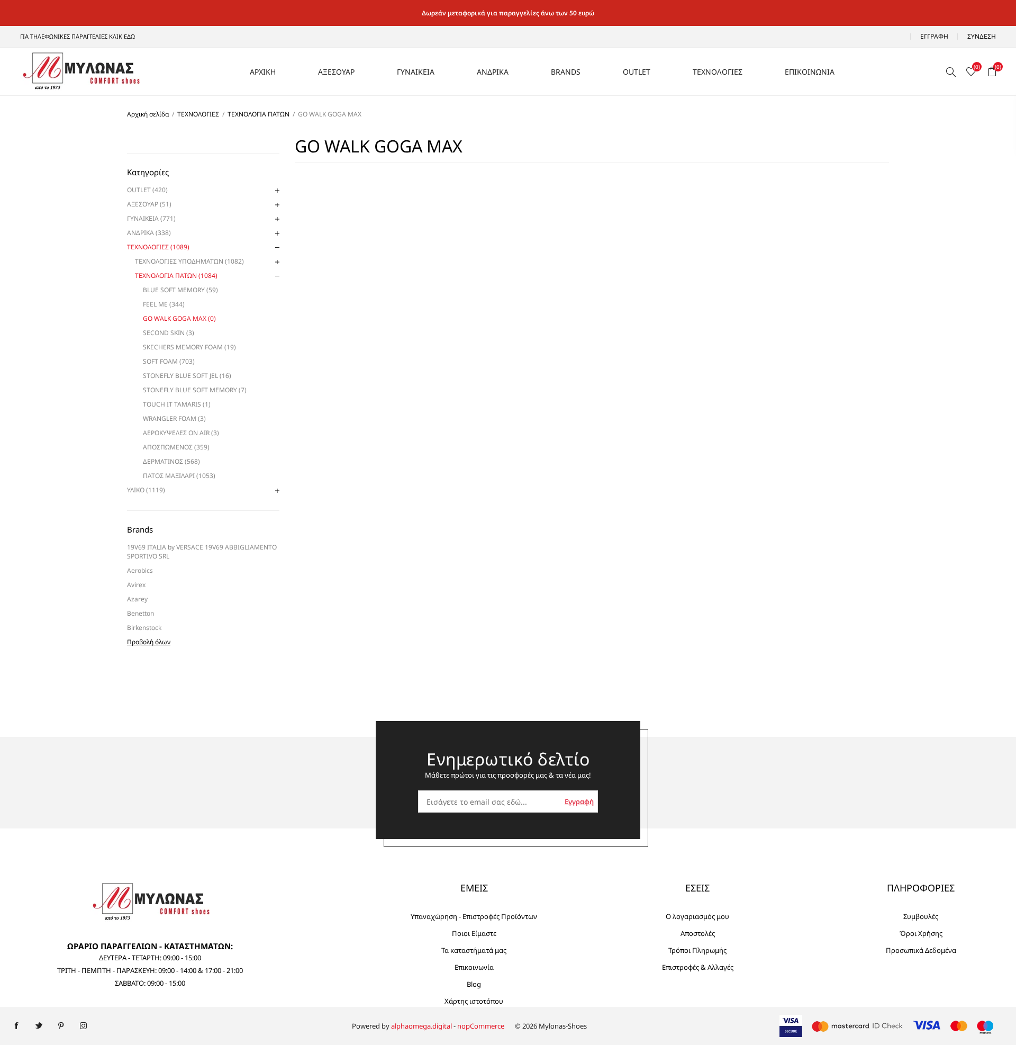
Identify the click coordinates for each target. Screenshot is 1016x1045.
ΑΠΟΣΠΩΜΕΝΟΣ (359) (176, 447)
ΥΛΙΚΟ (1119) (146, 489)
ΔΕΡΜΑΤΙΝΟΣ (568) (171, 461)
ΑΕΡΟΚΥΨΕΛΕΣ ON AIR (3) (181, 432)
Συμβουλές (920, 916)
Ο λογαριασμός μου (697, 916)
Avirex (136, 584)
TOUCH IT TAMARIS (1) (177, 404)
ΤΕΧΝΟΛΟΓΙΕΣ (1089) (158, 246)
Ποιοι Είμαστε (474, 933)
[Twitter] (38, 1025)
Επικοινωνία (474, 967)
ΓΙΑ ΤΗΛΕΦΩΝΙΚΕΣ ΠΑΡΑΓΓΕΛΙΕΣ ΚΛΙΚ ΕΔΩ (77, 36)
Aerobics (140, 570)
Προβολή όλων (148, 641)
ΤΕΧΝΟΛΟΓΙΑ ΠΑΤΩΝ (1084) (176, 275)
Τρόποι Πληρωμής (697, 950)
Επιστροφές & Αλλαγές (697, 967)
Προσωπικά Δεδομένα (921, 950)
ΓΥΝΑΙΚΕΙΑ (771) (151, 218)
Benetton (140, 613)
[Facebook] (16, 1025)
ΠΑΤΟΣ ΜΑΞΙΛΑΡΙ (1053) (179, 475)
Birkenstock (144, 627)
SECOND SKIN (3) (168, 332)
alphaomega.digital (421, 1026)
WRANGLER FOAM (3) (174, 418)
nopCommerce (480, 1026)
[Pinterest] (60, 1025)
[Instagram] (83, 1025)
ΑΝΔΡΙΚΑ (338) (149, 232)
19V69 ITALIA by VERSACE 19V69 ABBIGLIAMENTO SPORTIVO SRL (202, 552)
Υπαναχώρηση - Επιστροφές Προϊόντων (474, 916)
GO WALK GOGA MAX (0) (179, 318)
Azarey (137, 598)
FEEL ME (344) (164, 304)
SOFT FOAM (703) (169, 361)
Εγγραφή (934, 36)
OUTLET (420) (147, 189)
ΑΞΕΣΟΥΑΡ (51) (149, 204)
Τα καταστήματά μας (473, 950)
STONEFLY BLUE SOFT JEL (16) (187, 375)
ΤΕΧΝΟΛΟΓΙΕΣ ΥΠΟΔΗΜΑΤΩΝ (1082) (189, 261)
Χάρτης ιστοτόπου (473, 1001)
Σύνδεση (981, 36)
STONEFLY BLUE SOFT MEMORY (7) (195, 389)
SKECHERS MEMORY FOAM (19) (189, 347)
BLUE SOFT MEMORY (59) (180, 289)
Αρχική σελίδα (148, 114)
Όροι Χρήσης (921, 933)
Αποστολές (698, 933)
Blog (474, 984)
